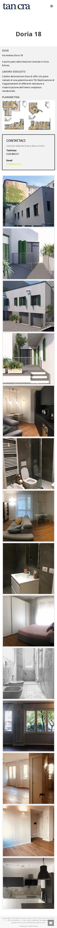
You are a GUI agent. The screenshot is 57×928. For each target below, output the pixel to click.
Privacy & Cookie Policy (29, 926)
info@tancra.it (13, 164)
